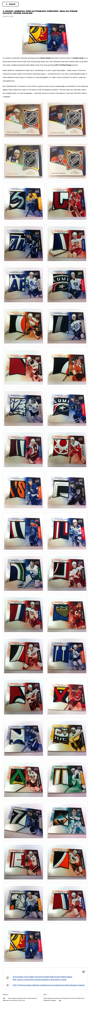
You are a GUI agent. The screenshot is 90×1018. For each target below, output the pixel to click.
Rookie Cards (48, 979)
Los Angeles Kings (57, 985)
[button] (45, 972)
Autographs (18, 977)
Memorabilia (66, 977)
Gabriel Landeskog (40, 985)
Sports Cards (60, 979)
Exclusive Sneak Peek (44, 977)
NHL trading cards (21, 979)
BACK (12, 4)
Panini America (35, 979)
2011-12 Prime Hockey (22, 985)
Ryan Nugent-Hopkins (75, 985)
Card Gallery (29, 977)
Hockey (57, 977)
